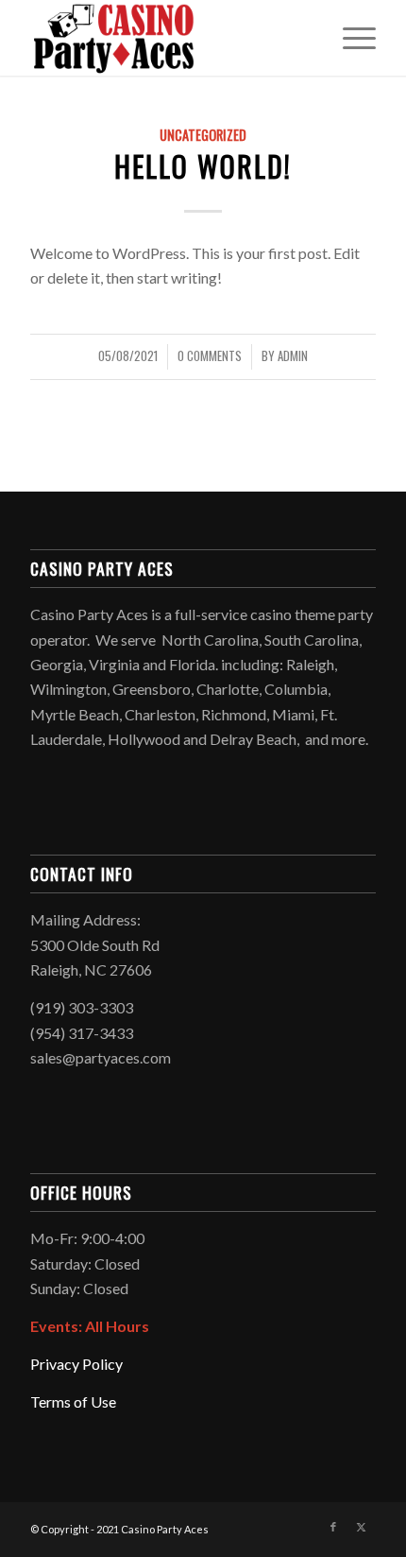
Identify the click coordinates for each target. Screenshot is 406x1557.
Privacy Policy (76, 1364)
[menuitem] (350, 38)
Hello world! (203, 166)
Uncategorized (203, 135)
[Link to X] (361, 1527)
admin (293, 356)
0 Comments (210, 356)
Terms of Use (73, 1401)
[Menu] (350, 38)
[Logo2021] (168, 38)
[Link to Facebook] (333, 1527)
